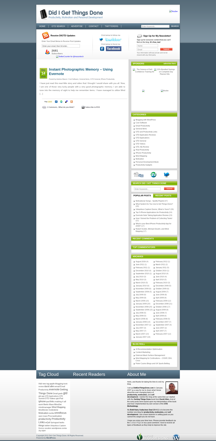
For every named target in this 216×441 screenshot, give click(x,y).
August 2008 (161, 310)
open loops (42, 416)
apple (52, 383)
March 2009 (140, 301)
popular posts (142, 195)
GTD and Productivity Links (146, 132)
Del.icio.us (66, 101)
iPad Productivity (142, 150)
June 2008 (160, 313)
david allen (49, 386)
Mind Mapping (141, 156)
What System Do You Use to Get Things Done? (154, 204)
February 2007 (161, 334)
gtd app (41, 396)
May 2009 (140, 298)
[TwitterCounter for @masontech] (70, 57)
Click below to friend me (110, 44)
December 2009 (162, 286)
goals (60, 393)
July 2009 (139, 295)
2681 (55, 50)
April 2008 (160, 316)
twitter (47, 425)
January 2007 (141, 337)
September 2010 (142, 274)
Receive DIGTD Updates (63, 35)
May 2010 (140, 280)
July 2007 (139, 328)
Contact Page (135, 423)
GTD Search (58, 26)
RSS (71, 101)
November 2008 (142, 307)
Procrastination (55, 416)
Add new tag (43, 384)
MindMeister (43, 410)
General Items (84, 79)
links (52, 401)
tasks (61, 422)
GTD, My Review (142, 147)
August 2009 (161, 292)
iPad (61, 398)
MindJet (58, 404)
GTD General (95, 79)
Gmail (55, 393)
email (57, 386)
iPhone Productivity (108, 79)
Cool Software (73, 79)
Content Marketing (143, 352)
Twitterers (111, 26)
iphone (42, 401)
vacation (48, 428)
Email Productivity (143, 126)
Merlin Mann (48, 404)
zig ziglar (42, 431)
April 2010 (160, 280)
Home (42, 26)
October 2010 (161, 271)
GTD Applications (142, 138)
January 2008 (141, 322)
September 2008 (142, 310)
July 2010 (139, 277)
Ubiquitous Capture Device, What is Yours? (153, 209)
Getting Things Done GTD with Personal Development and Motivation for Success (70, 17)
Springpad (55, 423)
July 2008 (139, 313)
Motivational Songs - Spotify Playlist (150, 201)
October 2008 (161, 307)
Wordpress (176, 437)
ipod (48, 401)
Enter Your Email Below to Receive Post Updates (61, 41)
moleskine (53, 410)
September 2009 (142, 292)
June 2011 (140, 264)
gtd (65, 393)
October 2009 (161, 289)
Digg (48, 101)
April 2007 (160, 331)
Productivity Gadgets (144, 165)
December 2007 (162, 322)
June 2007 (160, 328)
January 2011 (161, 268)
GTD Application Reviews (146, 135)
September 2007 (162, 325)
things (41, 425)
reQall (47, 422)
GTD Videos (140, 144)
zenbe (64, 428)
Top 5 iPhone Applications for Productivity (152, 212)
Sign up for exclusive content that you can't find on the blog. (154, 41)
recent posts (163, 195)
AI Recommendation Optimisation (149, 349)
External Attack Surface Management (150, 355)
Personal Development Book (147, 162)
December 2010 (142, 271)
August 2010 (161, 274)
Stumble (61, 101)
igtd (57, 399)
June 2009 (160, 295)
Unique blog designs (152, 436)
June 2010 (160, 277)
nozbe (51, 413)
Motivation (140, 159)
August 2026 (141, 262)
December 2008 (162, 304)
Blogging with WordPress (146, 120)
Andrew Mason (61, 79)
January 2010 (141, 286)
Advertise (77, 26)
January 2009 (141, 304)
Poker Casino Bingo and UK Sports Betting (153, 363)
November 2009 (142, 289)
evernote (54, 389)
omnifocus (60, 412)
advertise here (170, 64)
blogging (59, 384)
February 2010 (161, 283)
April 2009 (160, 298)
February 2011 (141, 268)
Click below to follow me (110, 35)
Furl (56, 101)
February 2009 (161, 301)
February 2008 (161, 319)
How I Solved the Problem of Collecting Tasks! (154, 218)
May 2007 (140, 331)
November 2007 (142, 325)
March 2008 (140, 319)
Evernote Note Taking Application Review (152, 215)
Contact (94, 26)
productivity (44, 419)
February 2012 (161, 262)
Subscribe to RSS (92, 107)
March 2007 (140, 334)
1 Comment (52, 107)
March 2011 (160, 264)
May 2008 (140, 316)
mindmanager (44, 407)
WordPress (51, 438)
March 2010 (140, 283)
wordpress (56, 428)
